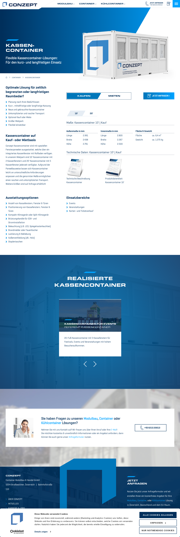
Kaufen (83, 96)
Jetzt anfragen (160, 96)
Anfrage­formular (76, 437)
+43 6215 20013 (152, 428)
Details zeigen (41, 532)
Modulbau (91, 418)
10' (76, 113)
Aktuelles (13, 504)
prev (86, 364)
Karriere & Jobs (16, 508)
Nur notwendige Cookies (158, 530)
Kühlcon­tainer (51, 423)
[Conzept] (6, 78)
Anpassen (156, 523)
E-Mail (114, 430)
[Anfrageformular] (168, 4)
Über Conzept (15, 499)
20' (91, 113)
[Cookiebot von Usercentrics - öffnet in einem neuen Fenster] (17, 532)
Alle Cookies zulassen (158, 515)
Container (106, 418)
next (93, 364)
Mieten (114, 96)
